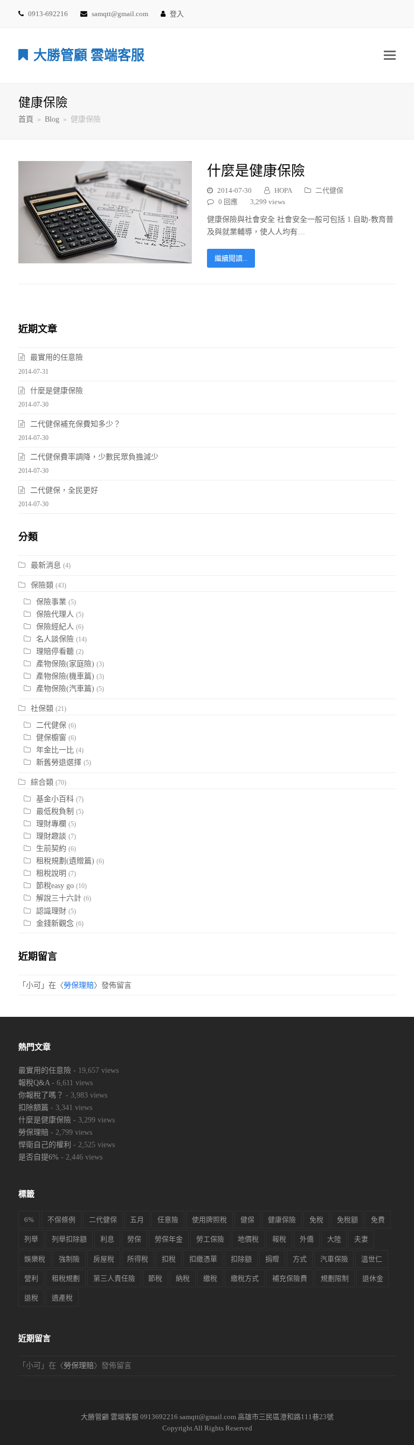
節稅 (155, 1278)
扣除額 (241, 1259)
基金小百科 (55, 799)
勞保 (134, 1239)
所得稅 (137, 1259)
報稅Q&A (34, 1083)
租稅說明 (51, 873)
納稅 (183, 1278)
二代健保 (329, 190)
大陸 (334, 1239)
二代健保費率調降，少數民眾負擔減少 (94, 457)
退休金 (372, 1278)
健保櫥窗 (51, 738)
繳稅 (210, 1278)
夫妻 (361, 1239)
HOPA (283, 190)
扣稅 (169, 1259)
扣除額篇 (33, 1108)
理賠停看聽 (55, 651)
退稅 (31, 1298)
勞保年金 (169, 1239)
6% (29, 1220)
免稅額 (347, 1220)
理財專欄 (51, 824)
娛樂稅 (34, 1259)
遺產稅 (62, 1298)
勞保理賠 (79, 985)
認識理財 (51, 911)
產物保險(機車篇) (65, 676)
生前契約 (51, 848)
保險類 (42, 585)
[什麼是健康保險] (105, 257)
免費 (378, 1220)
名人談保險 (55, 639)
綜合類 (42, 782)
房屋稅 (103, 1259)
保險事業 (51, 602)
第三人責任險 (114, 1278)
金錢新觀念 (55, 923)
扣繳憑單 (203, 1259)
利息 (107, 1239)
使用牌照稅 (209, 1220)
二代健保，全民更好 (64, 490)
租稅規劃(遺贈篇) (65, 861)
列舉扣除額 (69, 1239)
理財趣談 (51, 836)
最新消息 (46, 565)
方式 (300, 1259)
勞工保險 (210, 1239)
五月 (137, 1220)
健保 (247, 1220)
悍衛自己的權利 (44, 1145)
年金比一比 (55, 750)
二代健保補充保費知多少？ (75, 424)
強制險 (69, 1259)
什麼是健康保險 (256, 171)
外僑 (307, 1239)
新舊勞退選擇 (58, 762)
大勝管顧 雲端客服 (88, 55)
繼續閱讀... (231, 258)
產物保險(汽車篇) (65, 689)
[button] (390, 55)
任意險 (167, 1220)
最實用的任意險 (56, 357)
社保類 (42, 708)
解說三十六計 (58, 898)
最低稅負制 (55, 811)
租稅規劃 (66, 1278)
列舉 (31, 1239)
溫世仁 (371, 1259)
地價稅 (248, 1239)
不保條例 (61, 1220)
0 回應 (228, 202)
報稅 (279, 1239)
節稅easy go (55, 886)
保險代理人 (55, 614)
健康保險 (282, 1220)
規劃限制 (335, 1278)
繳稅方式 (245, 1278)
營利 (31, 1278)
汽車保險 (334, 1259)
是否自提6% (38, 1157)
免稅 (316, 1220)
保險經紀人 (55, 627)
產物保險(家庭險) (65, 664)
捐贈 (272, 1259)
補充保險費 (289, 1278)
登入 (177, 14)
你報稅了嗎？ (41, 1095)
